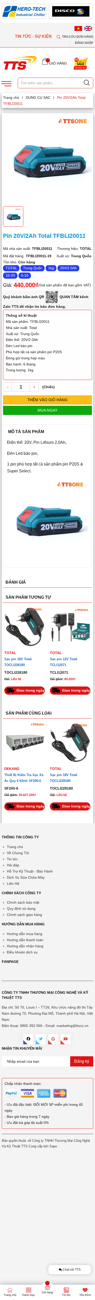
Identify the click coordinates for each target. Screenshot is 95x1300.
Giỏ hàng (47, 1292)
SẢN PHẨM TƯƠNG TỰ (28, 597)
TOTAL (11, 268)
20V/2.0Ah (68, 268)
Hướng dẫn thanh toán (25, 940)
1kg (51, 268)
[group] (47, 159)
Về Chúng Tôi (18, 853)
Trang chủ (15, 847)
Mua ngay (47, 410)
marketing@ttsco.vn (72, 1026)
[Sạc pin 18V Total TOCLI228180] (24, 627)
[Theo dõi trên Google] (53, 1039)
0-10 (24, 275)
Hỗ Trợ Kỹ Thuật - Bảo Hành (30, 871)
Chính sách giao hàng (24, 915)
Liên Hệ (13, 883)
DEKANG (12, 769)
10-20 (10, 275)
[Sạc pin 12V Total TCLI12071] (70, 627)
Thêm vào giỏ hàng (47, 400)
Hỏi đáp (13, 865)
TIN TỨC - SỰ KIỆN (34, 36)
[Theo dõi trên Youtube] (66, 1039)
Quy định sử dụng (21, 908)
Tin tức (12, 859)
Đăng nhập (84, 43)
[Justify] (86, 83)
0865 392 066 (31, 1026)
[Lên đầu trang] (87, 150)
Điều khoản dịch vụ (22, 952)
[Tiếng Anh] (88, 28)
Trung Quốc (32, 268)
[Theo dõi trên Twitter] (41, 1039)
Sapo (53, 1146)
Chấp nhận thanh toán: (23, 1084)
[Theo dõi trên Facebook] (28, 1039)
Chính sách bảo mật (23, 902)
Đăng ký (81, 1061)
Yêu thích (85, 1294)
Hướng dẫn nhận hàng (25, 946)
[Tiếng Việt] (78, 28)
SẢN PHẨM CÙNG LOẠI (28, 713)
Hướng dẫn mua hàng (24, 934)
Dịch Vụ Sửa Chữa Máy (26, 877)
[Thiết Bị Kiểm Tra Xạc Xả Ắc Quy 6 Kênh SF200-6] (24, 742)
